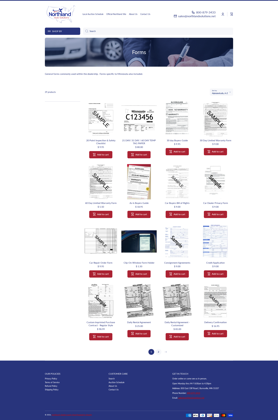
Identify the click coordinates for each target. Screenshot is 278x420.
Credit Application (215, 262)
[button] (231, 14)
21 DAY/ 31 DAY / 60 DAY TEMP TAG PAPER (139, 142)
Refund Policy (51, 386)
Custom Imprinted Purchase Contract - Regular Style (101, 324)
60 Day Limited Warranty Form (101, 203)
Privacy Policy (51, 378)
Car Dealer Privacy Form (215, 203)
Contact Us (114, 389)
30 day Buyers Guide (177, 140)
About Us (113, 386)
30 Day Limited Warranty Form (215, 140)
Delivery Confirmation (215, 322)
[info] (101, 123)
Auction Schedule (116, 382)
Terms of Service (52, 382)
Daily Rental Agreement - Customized (177, 324)
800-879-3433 (206, 12)
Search (112, 378)
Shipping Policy (51, 389)
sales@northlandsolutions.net (197, 16)
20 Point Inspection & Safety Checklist (100, 142)
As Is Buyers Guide (139, 203)
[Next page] (165, 352)
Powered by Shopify (84, 415)
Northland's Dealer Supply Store (64, 415)
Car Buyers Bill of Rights (177, 203)
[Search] (85, 31)
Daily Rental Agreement (139, 322)
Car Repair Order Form (100, 262)
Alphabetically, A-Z (220, 93)
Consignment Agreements (177, 262)
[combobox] (158, 31)
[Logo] (61, 14)
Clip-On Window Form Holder (139, 262)
